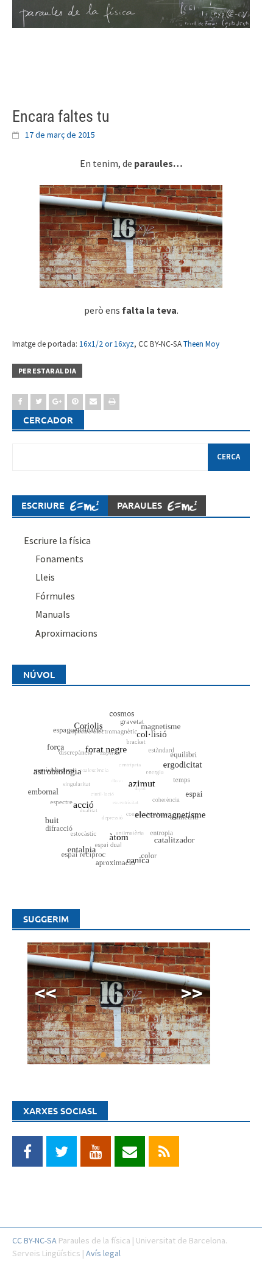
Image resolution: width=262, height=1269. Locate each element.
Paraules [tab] (141, 505)
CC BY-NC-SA (34, 1240)
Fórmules (55, 596)
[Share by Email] (93, 402)
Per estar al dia (47, 370)
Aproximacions (66, 633)
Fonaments (59, 559)
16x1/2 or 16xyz (106, 344)
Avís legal (103, 1253)
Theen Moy (201, 344)
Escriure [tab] (44, 505)
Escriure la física (57, 540)
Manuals (52, 614)
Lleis (45, 577)
